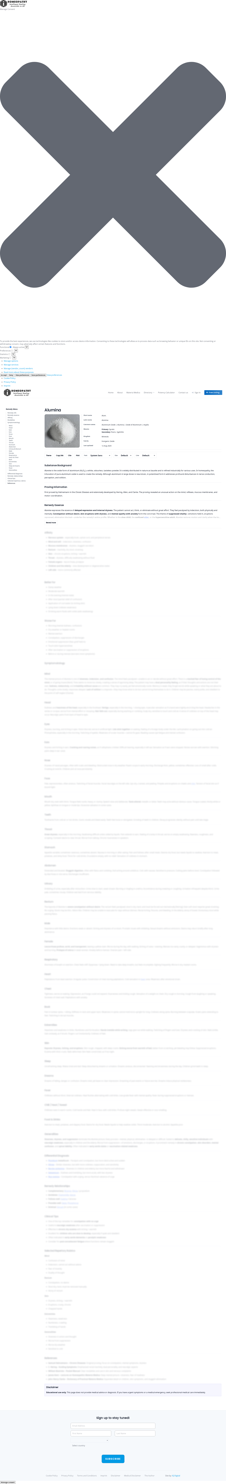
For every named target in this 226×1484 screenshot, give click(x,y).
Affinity (10, 418)
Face (10, 436)
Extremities (13, 462)
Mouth (11, 438)
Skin (10, 464)
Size (116, 455)
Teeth (11, 440)
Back (10, 460)
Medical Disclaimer (132, 1475)
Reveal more (51, 523)
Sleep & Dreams (14, 466)
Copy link (59, 455)
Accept (4, 375)
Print (78, 455)
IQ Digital (176, 1475)
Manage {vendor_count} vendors (18, 368)
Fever (10, 468)
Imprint (7, 385)
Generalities (13, 470)
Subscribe (113, 1458)
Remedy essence (13, 415)
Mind (10, 426)
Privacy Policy (10, 382)
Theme (48, 455)
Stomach (12, 445)
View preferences (22, 375)
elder (146, 517)
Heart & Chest (13, 457)
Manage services (11, 364)
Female (11, 453)
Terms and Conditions (87, 1475)
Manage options (11, 361)
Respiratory (13, 455)
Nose (10, 434)
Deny (11, 375)
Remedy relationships (15, 476)
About (120, 392)
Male (10, 451)
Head (10, 428)
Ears (10, 432)
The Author (150, 1475)
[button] (113, 175)
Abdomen (12, 447)
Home (110, 392)
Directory (148, 392)
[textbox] (78, 1445)
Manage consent (8, 1482)
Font (85, 455)
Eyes (10, 430)
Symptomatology (14, 422)
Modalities (11, 420)
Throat (11, 443)
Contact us (183, 392)
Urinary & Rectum (15, 449)
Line (137, 455)
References (11, 483)
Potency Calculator (166, 392)
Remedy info (12, 413)
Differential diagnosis (15, 474)
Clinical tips (11, 478)
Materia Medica (133, 392)
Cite (69, 455)
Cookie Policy (9, 378)
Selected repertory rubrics (17, 481)
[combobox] (113, 1445)
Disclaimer (115, 1475)
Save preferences (38, 375)
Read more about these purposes (19, 372)
